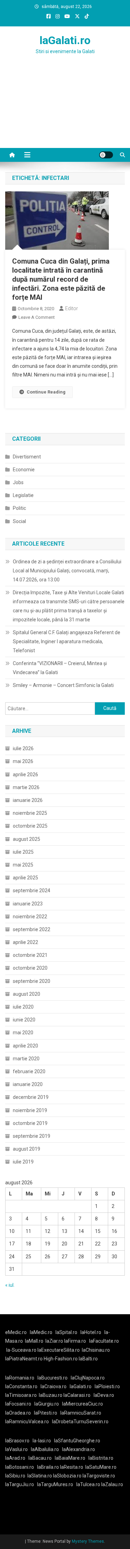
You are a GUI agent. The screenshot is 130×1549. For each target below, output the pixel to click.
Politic (19, 508)
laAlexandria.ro (78, 1449)
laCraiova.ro (54, 1386)
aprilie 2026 (25, 774)
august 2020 (26, 994)
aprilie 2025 (25, 877)
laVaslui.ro (18, 1449)
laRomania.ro (19, 1378)
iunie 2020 (24, 1019)
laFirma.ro (75, 1341)
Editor (71, 308)
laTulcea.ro (88, 1484)
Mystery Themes (88, 1541)
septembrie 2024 (31, 890)
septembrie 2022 (31, 929)
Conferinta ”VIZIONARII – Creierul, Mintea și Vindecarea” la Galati (60, 668)
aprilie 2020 (25, 1046)
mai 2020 (23, 1032)
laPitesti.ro (45, 1413)
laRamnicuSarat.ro (80, 1413)
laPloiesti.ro (107, 1386)
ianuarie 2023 (28, 903)
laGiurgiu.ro (48, 1404)
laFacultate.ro (104, 1341)
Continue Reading (46, 392)
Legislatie (23, 495)
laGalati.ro (65, 40)
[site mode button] (106, 154)
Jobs (18, 482)
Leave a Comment (36, 317)
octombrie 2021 (30, 955)
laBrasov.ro (17, 1440)
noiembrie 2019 (30, 1110)
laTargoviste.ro (99, 1475)
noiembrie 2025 (30, 813)
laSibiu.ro (15, 1475)
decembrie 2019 (31, 1097)
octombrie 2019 (30, 1123)
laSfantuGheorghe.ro (77, 1440)
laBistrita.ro (100, 1458)
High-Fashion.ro (61, 1358)
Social (19, 521)
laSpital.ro (66, 1332)
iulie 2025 (23, 852)
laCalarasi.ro (76, 1395)
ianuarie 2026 (28, 800)
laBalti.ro (88, 1358)
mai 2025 (23, 865)
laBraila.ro (48, 1467)
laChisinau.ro (96, 1350)
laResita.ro (71, 1467)
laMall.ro (34, 1341)
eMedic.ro (16, 1332)
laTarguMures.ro (55, 1484)
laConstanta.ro (21, 1386)
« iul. (10, 1285)
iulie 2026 (23, 748)
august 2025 (26, 839)
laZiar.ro (54, 1341)
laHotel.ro (90, 1332)
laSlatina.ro (39, 1475)
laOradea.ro (18, 1413)
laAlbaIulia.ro (45, 1449)
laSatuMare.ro (100, 1467)
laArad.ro (15, 1458)
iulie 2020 (23, 1007)
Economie (24, 469)
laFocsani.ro (18, 1404)
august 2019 (26, 1149)
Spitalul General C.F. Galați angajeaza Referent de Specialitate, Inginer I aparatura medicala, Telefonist (66, 641)
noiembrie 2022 (30, 916)
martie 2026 (26, 787)
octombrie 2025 (30, 826)
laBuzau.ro (51, 1395)
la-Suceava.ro (21, 1350)
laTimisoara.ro (21, 1395)
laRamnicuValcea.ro (27, 1421)
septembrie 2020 (31, 981)
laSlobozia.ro (67, 1475)
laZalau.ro (112, 1484)
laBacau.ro (40, 1458)
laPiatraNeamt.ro (24, 1358)
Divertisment (27, 456)
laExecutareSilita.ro (58, 1350)
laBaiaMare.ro (70, 1458)
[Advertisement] (65, 109)
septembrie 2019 (31, 1136)
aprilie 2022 (25, 942)
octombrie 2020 (30, 968)
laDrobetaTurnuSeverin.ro (80, 1421)
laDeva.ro (104, 1395)
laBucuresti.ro (52, 1378)
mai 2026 (23, 761)
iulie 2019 (23, 1162)
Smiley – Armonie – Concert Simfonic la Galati (63, 685)
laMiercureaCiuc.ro (82, 1404)
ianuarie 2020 (28, 1084)
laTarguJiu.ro (21, 1484)
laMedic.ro (41, 1332)
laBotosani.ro (19, 1467)
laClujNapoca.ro (88, 1378)
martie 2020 (26, 1058)
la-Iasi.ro (42, 1440)
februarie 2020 (29, 1071)
